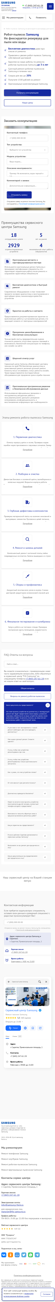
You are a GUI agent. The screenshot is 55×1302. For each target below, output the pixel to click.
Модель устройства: (16, 156)
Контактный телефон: (17, 132)
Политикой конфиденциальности (32, 204)
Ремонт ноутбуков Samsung (14, 1159)
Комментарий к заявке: (18, 180)
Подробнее (27, 450)
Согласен (46, 1294)
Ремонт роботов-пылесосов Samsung (19, 1164)
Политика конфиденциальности (27, 1275)
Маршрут (15, 1028)
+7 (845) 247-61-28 (34, 5)
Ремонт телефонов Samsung (14, 1153)
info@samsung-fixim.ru (12, 1205)
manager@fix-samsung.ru (13, 1211)
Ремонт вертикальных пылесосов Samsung (21, 1169)
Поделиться (3, 1254)
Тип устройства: (14, 144)
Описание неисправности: (19, 168)
